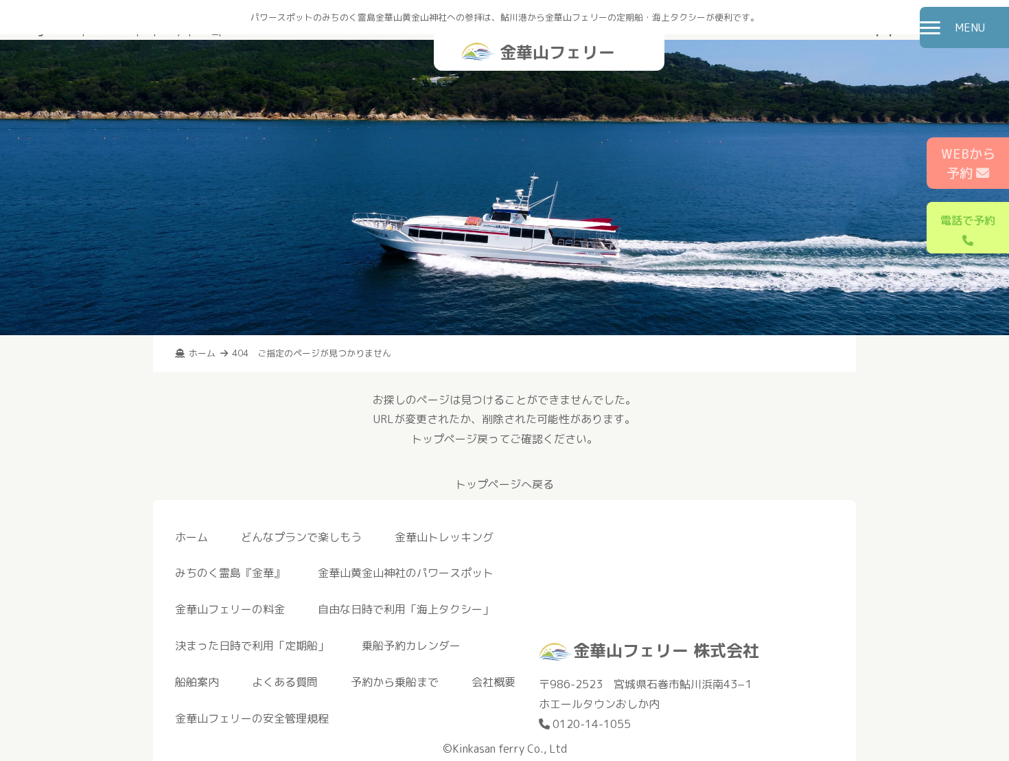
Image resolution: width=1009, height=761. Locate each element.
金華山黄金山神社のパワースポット (406, 572)
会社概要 (493, 682)
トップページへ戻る (504, 484)
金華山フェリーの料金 (230, 609)
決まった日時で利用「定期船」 (252, 645)
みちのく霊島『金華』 (230, 572)
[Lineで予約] (839, 613)
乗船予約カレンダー (411, 645)
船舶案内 (197, 682)
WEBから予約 (968, 163)
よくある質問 (285, 682)
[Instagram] (812, 613)
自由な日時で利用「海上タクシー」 (406, 609)
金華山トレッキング (444, 537)
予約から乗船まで (395, 682)
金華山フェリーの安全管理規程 (252, 718)
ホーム (191, 537)
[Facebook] (825, 613)
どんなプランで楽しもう (301, 537)
